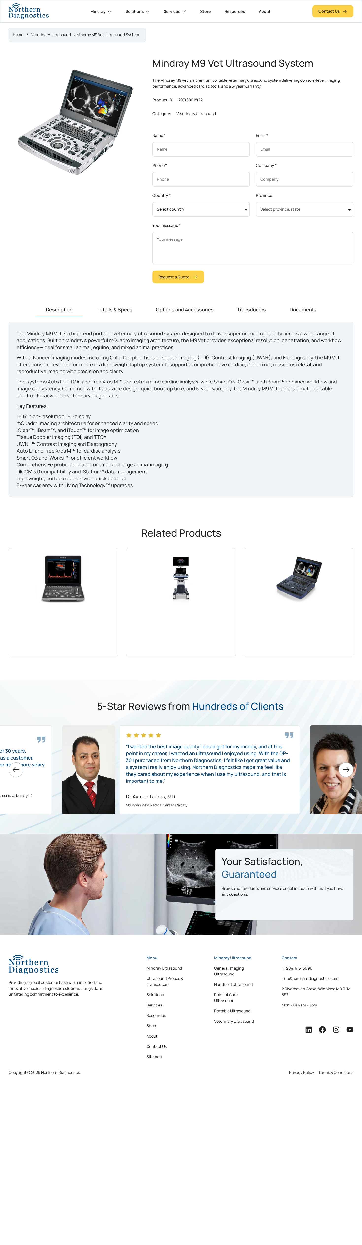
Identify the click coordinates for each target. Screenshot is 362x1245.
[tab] (59, 310)
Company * (266, 165)
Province (264, 195)
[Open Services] (183, 11)
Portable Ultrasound (232, 1011)
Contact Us (157, 1046)
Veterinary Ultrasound (51, 34)
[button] (16, 769)
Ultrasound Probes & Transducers (165, 981)
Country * (161, 195)
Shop (151, 1025)
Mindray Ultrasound (164, 968)
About (152, 1036)
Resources (156, 1015)
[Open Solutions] (147, 11)
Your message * (166, 225)
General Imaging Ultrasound (229, 971)
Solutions (155, 994)
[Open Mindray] (109, 11)
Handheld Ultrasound (233, 984)
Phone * (159, 165)
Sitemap (154, 1056)
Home (18, 34)
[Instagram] (336, 1029)
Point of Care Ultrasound (226, 997)
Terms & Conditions (335, 1072)
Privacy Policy (301, 1072)
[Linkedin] (308, 1029)
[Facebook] (322, 1029)
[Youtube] (349, 1029)
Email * (262, 135)
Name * (158, 135)
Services (154, 1005)
